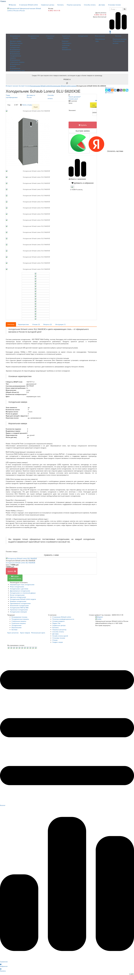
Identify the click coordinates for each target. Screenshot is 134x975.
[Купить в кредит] (72, 186)
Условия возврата (58, 621)
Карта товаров (25, 633)
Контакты (60, 5)
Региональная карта (38, 633)
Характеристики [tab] (23, 324)
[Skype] (127, 90)
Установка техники (114, 5)
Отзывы (55, 640)
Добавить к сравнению (77, 179)
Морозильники (100, 36)
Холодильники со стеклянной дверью (23, 593)
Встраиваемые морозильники (15, 50)
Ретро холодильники (17, 587)
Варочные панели (16, 43)
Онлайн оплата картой (60, 636)
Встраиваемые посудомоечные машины (15, 56)
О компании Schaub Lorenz (28, 5)
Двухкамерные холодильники (20, 591)
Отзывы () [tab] (36, 324)
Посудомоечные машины (33, 37)
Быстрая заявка (83, 130)
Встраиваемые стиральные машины (17, 61)
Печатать (110, 92)
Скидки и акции (57, 642)
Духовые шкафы (15, 41)
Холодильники (83, 36)
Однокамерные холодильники (20, 603)
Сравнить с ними (51, 554)
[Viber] (121, 90)
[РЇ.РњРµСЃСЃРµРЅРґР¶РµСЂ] (106, 90)
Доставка (102, 5)
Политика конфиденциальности (63, 619)
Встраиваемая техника (15, 37)
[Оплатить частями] (79, 143)
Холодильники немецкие (18, 612)
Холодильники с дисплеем (19, 589)
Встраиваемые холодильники (15, 46)
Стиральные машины (50, 37)
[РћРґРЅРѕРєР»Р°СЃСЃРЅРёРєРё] (112, 90)
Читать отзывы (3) (28, 105)
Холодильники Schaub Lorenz (40, 86)
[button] (83, 182)
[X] (118, 90)
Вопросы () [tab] (47, 324)
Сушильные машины (66, 37)
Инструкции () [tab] (60, 324)
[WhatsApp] (124, 90)
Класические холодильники (19, 605)
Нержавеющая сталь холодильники (22, 584)
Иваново (13, 5)
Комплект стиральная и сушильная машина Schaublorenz (66, 45)
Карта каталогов (12, 633)
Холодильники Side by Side (19, 607)
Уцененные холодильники (19, 610)
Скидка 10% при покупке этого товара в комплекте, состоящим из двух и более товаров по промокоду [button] (67, 77)
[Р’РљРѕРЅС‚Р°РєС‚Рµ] (109, 90)
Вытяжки (118, 36)
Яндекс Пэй (56, 623)
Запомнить (110, 88)
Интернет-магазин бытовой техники (18, 86)
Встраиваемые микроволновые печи (17, 69)
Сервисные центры (47, 5)
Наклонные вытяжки (120, 39)
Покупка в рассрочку (74, 5)
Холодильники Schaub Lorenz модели (64, 86)
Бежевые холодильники (18, 601)
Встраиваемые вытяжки (15, 65)
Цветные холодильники (18, 597)
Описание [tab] (10, 324)
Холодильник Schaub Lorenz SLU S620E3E (20, 563)
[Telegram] (115, 90)
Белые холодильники (17, 595)
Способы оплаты (90, 5)
